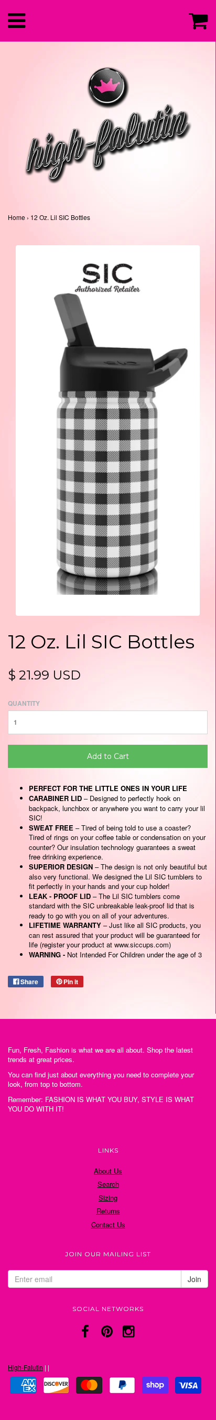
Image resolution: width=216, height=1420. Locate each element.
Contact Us (108, 1224)
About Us (108, 1171)
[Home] (108, 122)
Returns (108, 1211)
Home (16, 217)
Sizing (108, 1198)
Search (108, 1184)
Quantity (24, 703)
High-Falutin (25, 1367)
